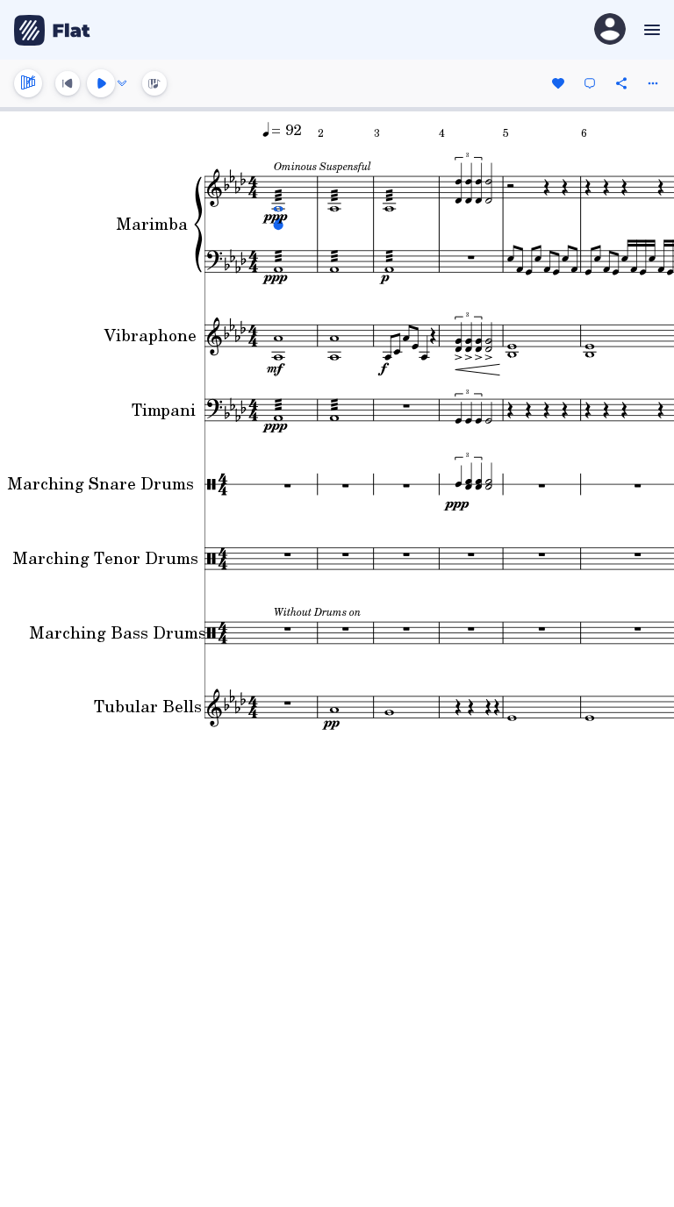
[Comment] (590, 83)
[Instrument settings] (28, 83)
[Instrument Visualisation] (154, 83)
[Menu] (650, 29)
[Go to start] (67, 83)
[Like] (558, 83)
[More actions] (653, 83)
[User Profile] (610, 30)
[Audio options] (122, 83)
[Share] (621, 83)
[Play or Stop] (101, 83)
